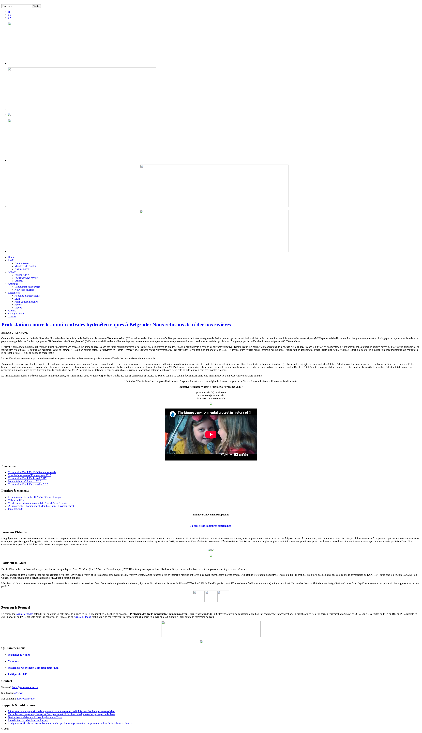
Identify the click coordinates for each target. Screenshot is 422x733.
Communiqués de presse (27, 286)
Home (11, 257)
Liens (17, 298)
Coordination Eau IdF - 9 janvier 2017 (28, 484)
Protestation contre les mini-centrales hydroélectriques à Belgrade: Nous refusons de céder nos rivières (116, 324)
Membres (13, 661)
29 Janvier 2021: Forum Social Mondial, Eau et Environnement (41, 506)
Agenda (12, 310)
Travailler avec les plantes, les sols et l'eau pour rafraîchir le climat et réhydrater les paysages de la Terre (61, 714)
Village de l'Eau (16, 500)
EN (10, 17)
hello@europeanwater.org (25, 687)
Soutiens (19, 280)
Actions (12, 272)
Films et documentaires (26, 301)
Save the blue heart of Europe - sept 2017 (29, 475)
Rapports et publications (27, 295)
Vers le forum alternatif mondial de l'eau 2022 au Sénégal (37, 503)
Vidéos (18, 307)
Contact (12, 316)
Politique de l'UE (23, 274)
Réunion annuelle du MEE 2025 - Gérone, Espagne (35, 497)
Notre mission (22, 263)
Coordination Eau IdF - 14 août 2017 (27, 478)
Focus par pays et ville (26, 277)
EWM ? (12, 260)
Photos (18, 304)
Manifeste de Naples (25, 266)
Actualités (13, 283)
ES (9, 14)
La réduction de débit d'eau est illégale (28, 720)
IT (9, 11)
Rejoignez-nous (16, 313)
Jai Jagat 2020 (15, 509)
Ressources (14, 292)
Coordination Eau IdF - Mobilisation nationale (32, 472)
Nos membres (22, 269)
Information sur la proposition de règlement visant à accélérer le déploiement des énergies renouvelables (61, 711)
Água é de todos (24, 614)
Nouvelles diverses (24, 289)
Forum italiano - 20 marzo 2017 (24, 481)
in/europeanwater (25, 698)
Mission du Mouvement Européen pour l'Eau (33, 667)
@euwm (18, 693)
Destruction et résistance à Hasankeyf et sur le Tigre (35, 717)
